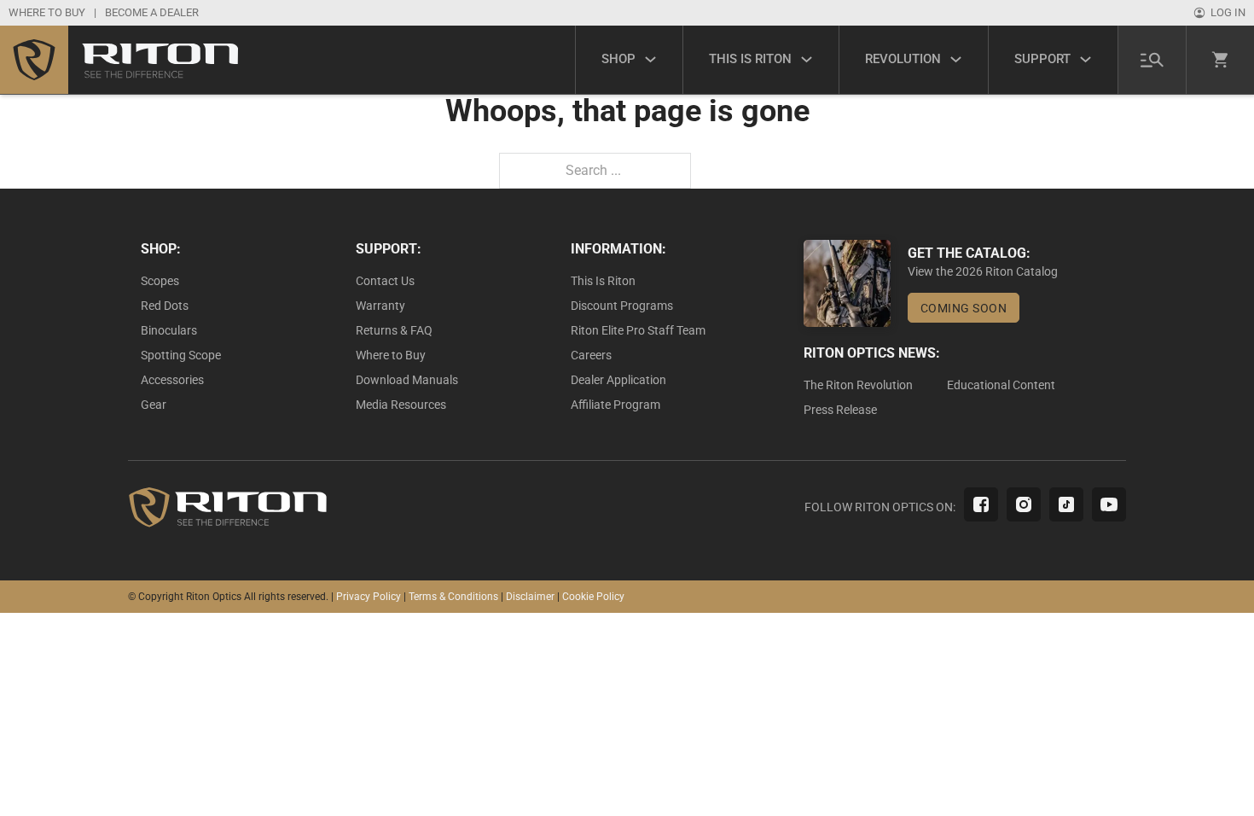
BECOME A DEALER (152, 12)
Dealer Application (618, 380)
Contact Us (385, 281)
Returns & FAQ (394, 330)
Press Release (840, 410)
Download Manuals (407, 380)
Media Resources (401, 404)
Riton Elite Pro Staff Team (638, 330)
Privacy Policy (368, 597)
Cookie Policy (593, 597)
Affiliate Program (615, 404)
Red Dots (165, 305)
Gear (153, 404)
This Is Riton (603, 281)
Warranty (380, 305)
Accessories (172, 380)
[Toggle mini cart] (1220, 60)
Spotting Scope (181, 355)
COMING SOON (963, 308)
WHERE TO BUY (47, 12)
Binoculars (169, 330)
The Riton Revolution (858, 385)
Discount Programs (622, 305)
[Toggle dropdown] (650, 59)
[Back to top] (1194, 764)
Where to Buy (391, 355)
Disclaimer (530, 597)
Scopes (160, 281)
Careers (591, 355)
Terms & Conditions (453, 597)
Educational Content (1001, 385)
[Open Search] (1152, 59)
